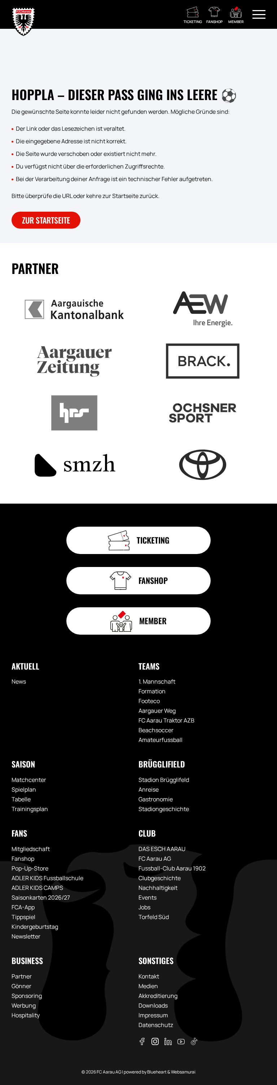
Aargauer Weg (157, 711)
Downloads (153, 1005)
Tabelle (21, 799)
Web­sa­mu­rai (183, 1072)
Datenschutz (155, 1025)
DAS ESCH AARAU (161, 849)
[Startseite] (23, 14)
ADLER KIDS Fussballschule (47, 878)
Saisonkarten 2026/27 (41, 897)
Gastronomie (155, 799)
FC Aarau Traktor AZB (166, 720)
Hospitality (26, 1015)
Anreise (148, 789)
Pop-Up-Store (30, 868)
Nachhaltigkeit (157, 888)
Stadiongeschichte (163, 809)
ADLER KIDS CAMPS (37, 888)
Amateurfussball (160, 740)
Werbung (24, 1005)
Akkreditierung (157, 996)
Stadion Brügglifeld (163, 780)
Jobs (144, 907)
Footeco (149, 701)
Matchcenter (29, 780)
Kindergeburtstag (35, 927)
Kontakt (148, 976)
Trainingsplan (30, 809)
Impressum (153, 1015)
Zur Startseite (46, 220)
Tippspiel (23, 917)
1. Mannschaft (156, 681)
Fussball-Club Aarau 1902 (172, 868)
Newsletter (26, 936)
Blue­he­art (157, 1072)
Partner (22, 976)
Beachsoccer (155, 730)
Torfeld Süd (153, 917)
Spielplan (24, 789)
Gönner (21, 986)
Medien (148, 986)
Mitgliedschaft (31, 849)
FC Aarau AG (154, 859)
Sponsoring (27, 996)
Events (147, 897)
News (19, 681)
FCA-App (23, 907)
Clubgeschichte (159, 878)
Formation (152, 691)
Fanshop (23, 859)
